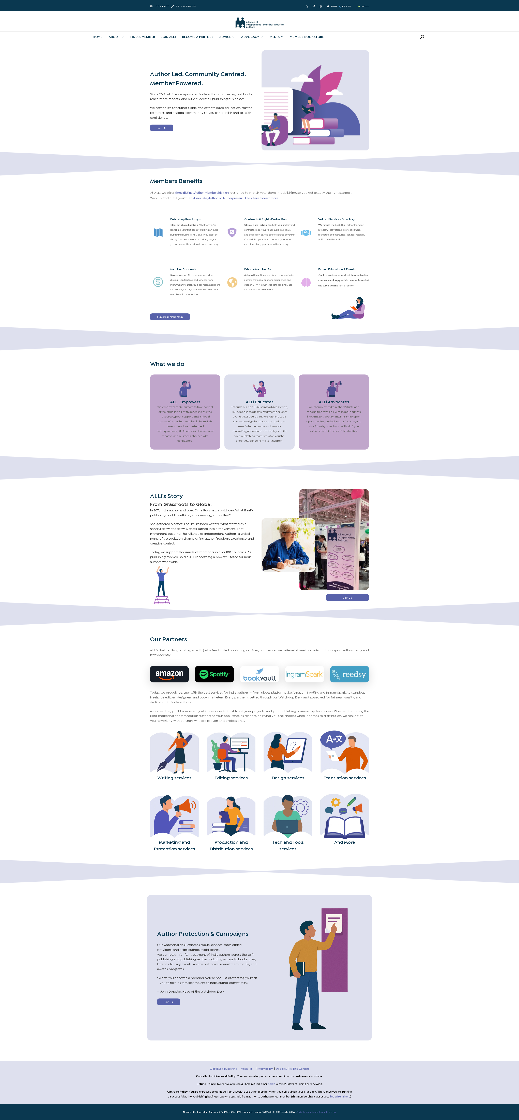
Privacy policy (264, 1068)
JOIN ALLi (168, 37)
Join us (347, 597)
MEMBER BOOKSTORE (307, 37)
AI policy (281, 1068)
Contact (162, 6)
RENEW (347, 6)
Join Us (161, 128)
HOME (98, 37)
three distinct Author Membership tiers (202, 192)
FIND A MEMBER (142, 37)
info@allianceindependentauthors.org (315, 1112)
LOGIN (365, 6)
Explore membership (170, 316)
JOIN (334, 6)
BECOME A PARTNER (197, 37)
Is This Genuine (299, 1068)
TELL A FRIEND (185, 6)
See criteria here (339, 1096)
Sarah (272, 1084)
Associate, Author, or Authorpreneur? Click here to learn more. (236, 198)
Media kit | (248, 1068)
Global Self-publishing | (225, 1068)
